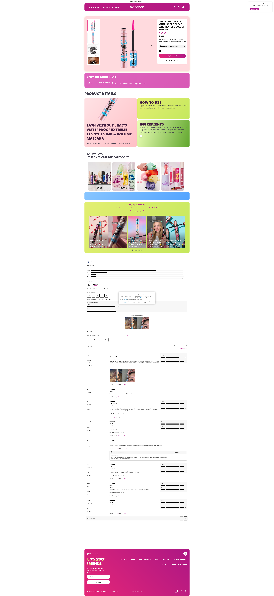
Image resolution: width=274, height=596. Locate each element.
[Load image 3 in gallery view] (93, 50)
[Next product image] (151, 45)
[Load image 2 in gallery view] (93, 38)
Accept (144, 302)
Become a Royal (254, 9)
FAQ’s (133, 559)
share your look (137, 211)
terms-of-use (105, 591)
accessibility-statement (93, 591)
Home (90, 13)
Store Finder (166, 559)
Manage (125, 302)
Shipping (165, 564)
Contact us (123, 559)
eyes (95, 13)
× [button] (271, 3)
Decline (133, 302)
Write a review (173, 32)
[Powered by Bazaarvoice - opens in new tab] (137, 250)
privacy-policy (114, 591)
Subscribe (98, 582)
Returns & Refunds (180, 559)
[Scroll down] (93, 62)
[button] (90, 7)
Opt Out (125, 299)
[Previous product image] (106, 45)
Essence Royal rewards (179, 564)
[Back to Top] (185, 554)
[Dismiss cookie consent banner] (153, 294)
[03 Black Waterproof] (160, 51)
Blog (156, 559)
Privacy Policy (143, 297)
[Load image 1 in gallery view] (93, 25)
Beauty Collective (145, 559)
